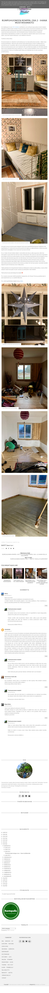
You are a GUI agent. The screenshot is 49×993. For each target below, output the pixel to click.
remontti (3, 545)
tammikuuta (7, 876)
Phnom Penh (5, 962)
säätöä (10, 972)
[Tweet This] (6, 548)
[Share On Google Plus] (11, 548)
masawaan (7, 629)
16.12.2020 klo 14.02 (8, 631)
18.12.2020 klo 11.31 (11, 723)
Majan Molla (8, 704)
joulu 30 (7, 847)
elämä (3, 967)
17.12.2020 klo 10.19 (11, 692)
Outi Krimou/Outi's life (10, 676)
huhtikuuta (6, 870)
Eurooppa (4, 943)
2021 (4, 842)
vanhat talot (10, 545)
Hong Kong (5, 946)
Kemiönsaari (5, 951)
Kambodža (11, 948)
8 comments (4, 544)
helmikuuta (6, 874)
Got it (28, 7)
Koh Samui (4, 956)
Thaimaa (4, 964)
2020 (4, 843)
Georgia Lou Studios (40, 984)
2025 (4, 834)
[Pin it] (14, 548)
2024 (4, 836)
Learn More (22, 7)
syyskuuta (6, 861)
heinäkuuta (6, 864)
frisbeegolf (10, 967)
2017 (4, 881)
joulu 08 (7, 855)
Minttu (6, 593)
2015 (4, 885)
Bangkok (7, 941)
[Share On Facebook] (9, 548)
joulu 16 (7, 851)
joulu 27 (7, 849)
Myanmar (9, 959)
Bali (3, 941)
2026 (4, 832)
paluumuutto (5, 970)
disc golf (10, 964)
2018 (4, 880)
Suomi (11, 962)
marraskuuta (7, 857)
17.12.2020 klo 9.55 (8, 678)
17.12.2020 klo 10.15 (11, 610)
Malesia (4, 959)
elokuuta (6, 862)
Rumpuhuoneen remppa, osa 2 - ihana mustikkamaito (17, 853)
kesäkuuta (6, 866)
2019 (4, 878)
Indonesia (4, 948)
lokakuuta (6, 859)
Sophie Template (25, 984)
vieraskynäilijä (6, 975)
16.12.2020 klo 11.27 (8, 595)
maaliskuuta (7, 872)
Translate (12, 930)
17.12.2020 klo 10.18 (11, 661)
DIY (12, 941)
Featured (11, 943)
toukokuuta (7, 868)
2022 (4, 840)
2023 (4, 838)
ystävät (4, 977)
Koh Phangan (5, 954)
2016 (4, 883)
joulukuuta (6, 845)
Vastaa (46, 605)
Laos (10, 956)
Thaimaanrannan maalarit (14, 609)
